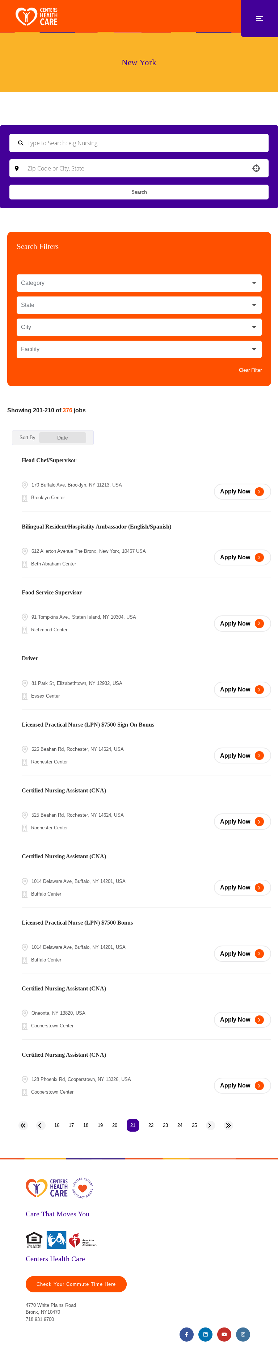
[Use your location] (256, 168)
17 (71, 1125)
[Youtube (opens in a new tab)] (224, 1334)
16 (56, 1125)
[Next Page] (210, 1125)
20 (114, 1125)
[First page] (23, 1125)
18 (85, 1125)
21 (132, 1125)
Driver (30, 658)
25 (194, 1125)
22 (150, 1125)
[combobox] (139, 168)
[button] (139, 283)
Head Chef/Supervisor (49, 460)
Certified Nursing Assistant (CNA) (64, 790)
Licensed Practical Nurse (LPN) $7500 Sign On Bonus (88, 724)
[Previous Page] (41, 1125)
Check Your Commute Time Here (76, 1284)
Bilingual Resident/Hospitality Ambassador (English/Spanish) (96, 526)
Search (139, 192)
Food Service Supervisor (52, 592)
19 (100, 1125)
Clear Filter (250, 370)
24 (179, 1125)
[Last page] (228, 1125)
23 (165, 1125)
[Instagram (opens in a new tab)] (243, 1334)
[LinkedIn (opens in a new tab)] (205, 1334)
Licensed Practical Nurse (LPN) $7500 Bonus (77, 922)
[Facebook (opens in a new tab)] (187, 1334)
